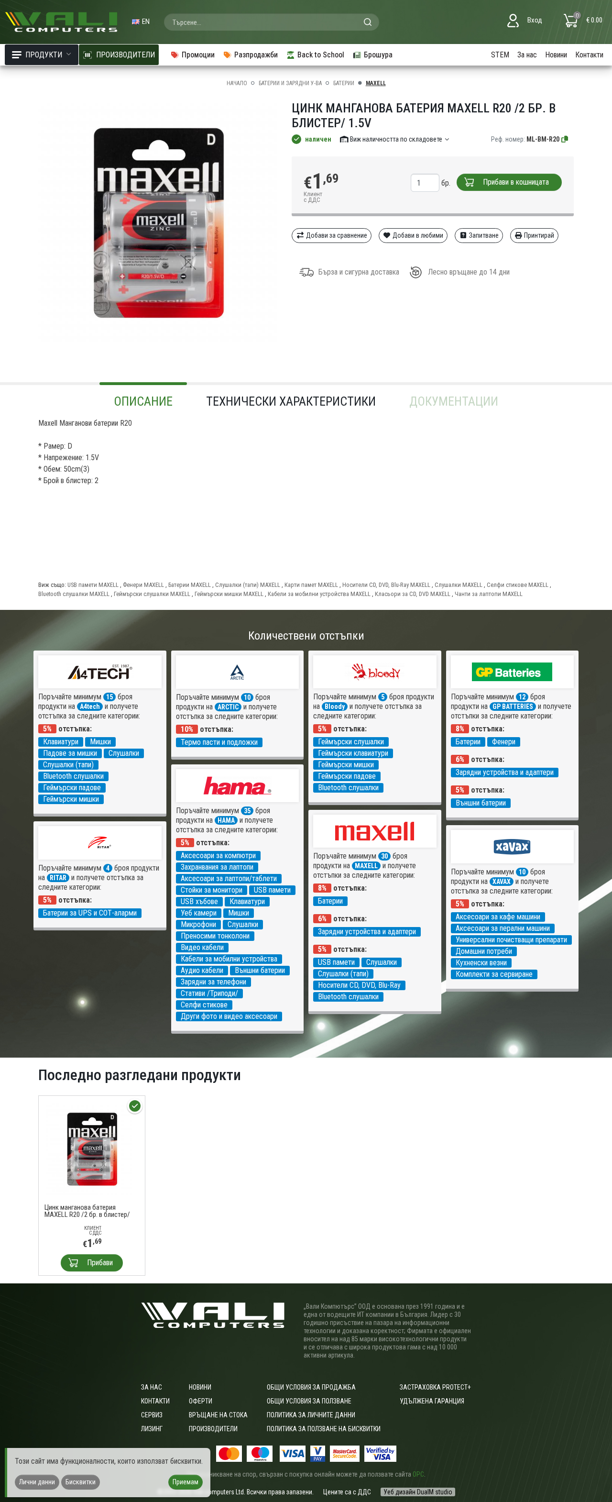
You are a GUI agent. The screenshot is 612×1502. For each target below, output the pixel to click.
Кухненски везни (481, 962)
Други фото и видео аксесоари (229, 1016)
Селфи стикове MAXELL (517, 584)
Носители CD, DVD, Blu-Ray (359, 985)
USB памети (272, 890)
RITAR (58, 878)
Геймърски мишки (71, 799)
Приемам (185, 1482)
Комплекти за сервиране (494, 974)
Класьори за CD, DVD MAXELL (412, 593)
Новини (556, 54)
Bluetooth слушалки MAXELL (73, 593)
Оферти (200, 1401)
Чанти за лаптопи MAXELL (489, 593)
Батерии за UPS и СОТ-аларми (90, 912)
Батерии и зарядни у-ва (290, 83)
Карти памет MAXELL (311, 584)
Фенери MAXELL (143, 584)
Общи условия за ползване (309, 1401)
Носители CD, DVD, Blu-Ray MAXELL (386, 584)
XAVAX (501, 881)
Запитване (483, 235)
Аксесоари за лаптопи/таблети (229, 878)
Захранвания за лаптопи (217, 867)
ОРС (418, 1474)
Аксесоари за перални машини (503, 928)
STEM (500, 54)
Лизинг (152, 1429)
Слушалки (124, 753)
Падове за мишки (70, 753)
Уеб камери (199, 912)
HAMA (226, 820)
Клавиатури (60, 741)
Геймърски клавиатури (353, 753)
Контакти (589, 54)
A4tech (90, 706)
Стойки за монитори (211, 890)
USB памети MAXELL (93, 584)
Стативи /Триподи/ (209, 993)
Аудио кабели (202, 970)
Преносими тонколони (215, 935)
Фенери (503, 741)
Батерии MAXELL (189, 584)
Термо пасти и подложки (219, 742)
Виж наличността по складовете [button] (396, 139)
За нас (527, 54)
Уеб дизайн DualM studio (417, 1492)
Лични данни (37, 1482)
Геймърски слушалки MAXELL (152, 593)
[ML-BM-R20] (565, 139)
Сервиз (152, 1415)
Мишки (100, 741)
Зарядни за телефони (213, 981)
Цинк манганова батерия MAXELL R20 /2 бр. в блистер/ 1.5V (87, 1211)
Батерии (343, 83)
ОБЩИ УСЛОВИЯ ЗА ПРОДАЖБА (311, 1387)
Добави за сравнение (336, 235)
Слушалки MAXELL (458, 584)
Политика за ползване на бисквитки (324, 1429)
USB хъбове (199, 901)
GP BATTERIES (512, 706)
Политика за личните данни (311, 1415)
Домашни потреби (484, 951)
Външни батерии (481, 802)
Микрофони (198, 924)
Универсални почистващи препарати (511, 939)
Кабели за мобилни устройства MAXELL (319, 593)
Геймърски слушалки (351, 741)
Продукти (43, 54)
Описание (143, 401)
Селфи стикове (204, 1004)
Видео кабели (202, 947)
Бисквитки (81, 1482)
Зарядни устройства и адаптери (505, 772)
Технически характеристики (291, 401)
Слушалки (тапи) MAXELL (247, 584)
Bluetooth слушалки (73, 776)
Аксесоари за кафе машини (498, 916)
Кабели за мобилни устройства (229, 958)
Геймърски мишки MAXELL (229, 593)
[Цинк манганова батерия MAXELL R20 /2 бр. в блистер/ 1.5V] (92, 1148)
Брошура (378, 54)
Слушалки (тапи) (68, 764)
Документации (453, 401)
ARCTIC (228, 707)
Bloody (335, 706)
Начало (237, 83)
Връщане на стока (218, 1415)
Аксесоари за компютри (218, 855)
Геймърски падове (72, 787)
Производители (213, 1429)
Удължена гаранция (432, 1401)
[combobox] (271, 22)
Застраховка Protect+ (435, 1387)
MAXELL (376, 83)
